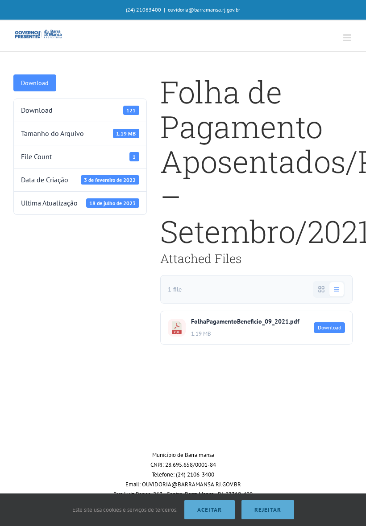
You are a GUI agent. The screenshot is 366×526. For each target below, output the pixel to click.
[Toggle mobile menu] (348, 37)
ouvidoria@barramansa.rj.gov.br (204, 9)
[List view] (336, 289)
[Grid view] (321, 289)
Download (35, 83)
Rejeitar (267, 510)
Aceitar (209, 510)
